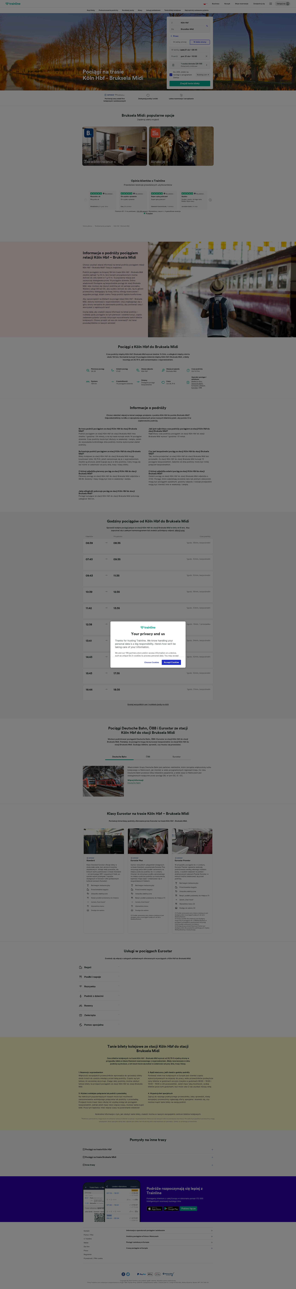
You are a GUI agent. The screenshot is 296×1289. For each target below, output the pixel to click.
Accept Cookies (171, 662)
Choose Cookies (151, 662)
